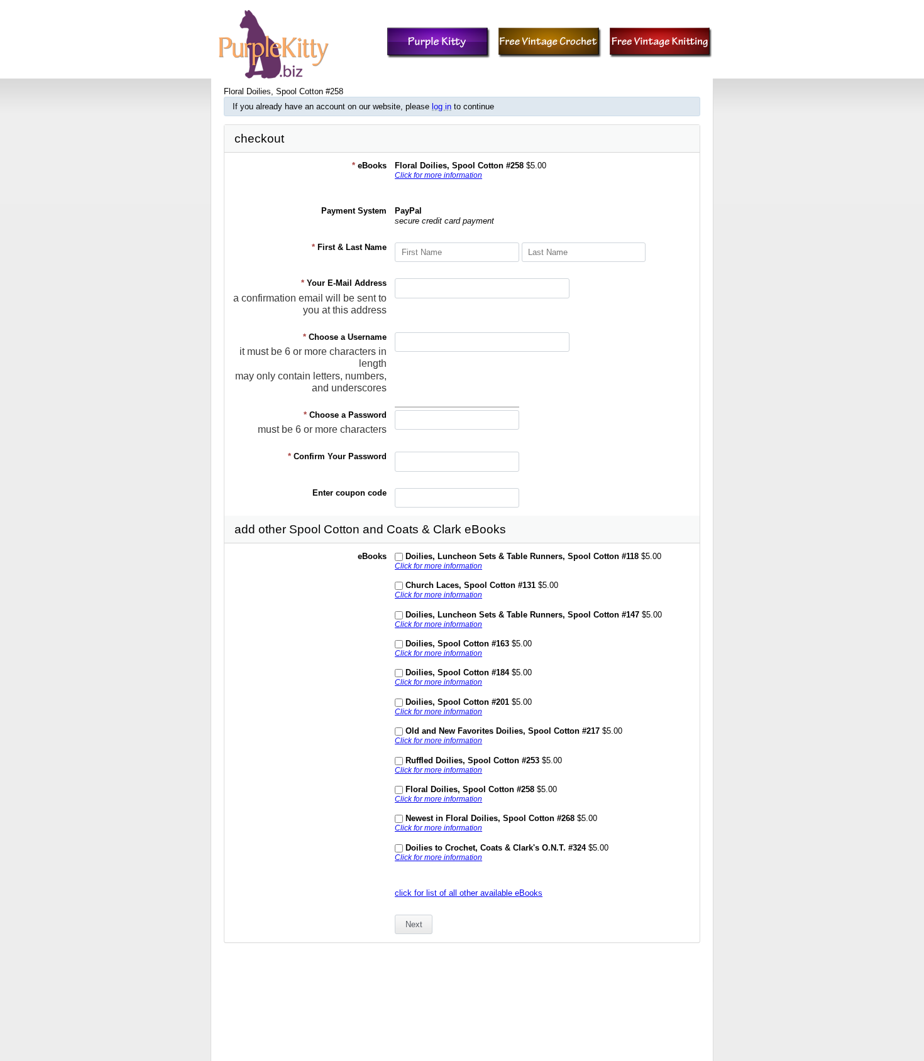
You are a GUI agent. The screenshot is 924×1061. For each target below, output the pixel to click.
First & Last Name (349, 247)
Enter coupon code (349, 493)
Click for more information (438, 175)
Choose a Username (345, 337)
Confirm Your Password (337, 456)
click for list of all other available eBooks (468, 893)
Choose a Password (345, 415)
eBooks (369, 165)
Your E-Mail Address (344, 283)
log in (441, 106)
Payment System (354, 210)
